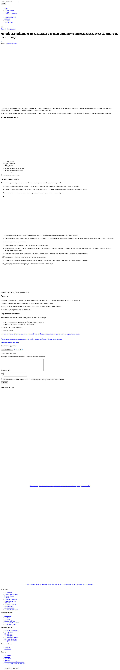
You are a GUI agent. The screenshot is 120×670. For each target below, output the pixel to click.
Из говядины (8, 632)
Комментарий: (5, 370)
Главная (3, 29)
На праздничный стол (11, 622)
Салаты (6, 12)
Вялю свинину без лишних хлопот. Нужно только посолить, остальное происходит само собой (60, 486)
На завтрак (7, 616)
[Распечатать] (5, 342)
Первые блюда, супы (11, 594)
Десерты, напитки (10, 604)
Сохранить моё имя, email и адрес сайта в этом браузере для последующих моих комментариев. (33, 379)
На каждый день (9, 621)
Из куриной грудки (10, 639)
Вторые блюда (9, 10)
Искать (3, 3)
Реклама (7, 660)
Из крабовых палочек (11, 637)
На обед (7, 617)
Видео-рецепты (9, 608)
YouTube (7, 647)
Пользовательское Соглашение (14, 662)
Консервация (8, 22)
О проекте (7, 655)
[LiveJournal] (22, 349)
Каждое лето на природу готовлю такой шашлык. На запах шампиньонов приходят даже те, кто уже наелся (60, 584)
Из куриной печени (10, 641)
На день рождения (10, 624)
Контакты (7, 658)
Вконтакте (7, 649)
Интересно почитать (11, 609)
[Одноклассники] (19, 349)
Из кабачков (8, 634)
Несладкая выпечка (10, 14)
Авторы (7, 657)
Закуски (7, 19)
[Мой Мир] (20, 349)
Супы (6, 8)
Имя (2, 373)
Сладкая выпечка (10, 17)
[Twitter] (17, 349)
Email (2, 375)
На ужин (7, 619)
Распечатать (14, 342)
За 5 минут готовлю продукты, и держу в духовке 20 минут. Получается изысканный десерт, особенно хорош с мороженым (40, 334)
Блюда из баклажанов (11, 630)
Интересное (11, 29)
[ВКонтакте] (15, 349)
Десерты (7, 20)
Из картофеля (8, 635)
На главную (8, 592)
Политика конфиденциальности (14, 663)
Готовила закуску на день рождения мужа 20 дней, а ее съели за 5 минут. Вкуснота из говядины (31, 339)
